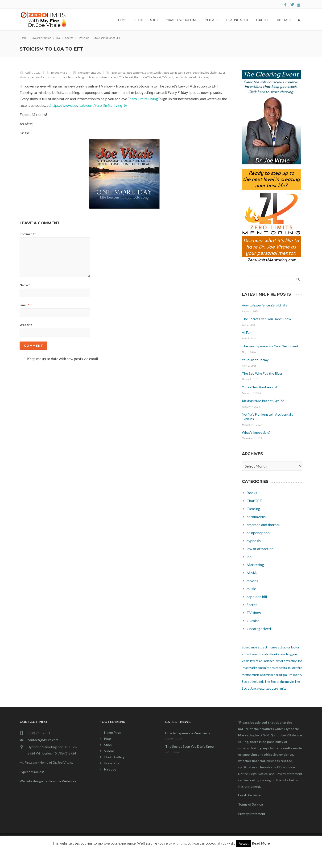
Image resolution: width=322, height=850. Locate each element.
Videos (109, 751)
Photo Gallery (114, 757)
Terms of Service (250, 804)
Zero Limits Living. (143, 98)
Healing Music (237, 20)
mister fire (295, 668)
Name (25, 285)
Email (24, 305)
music (255, 675)
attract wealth (153, 72)
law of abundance (262, 661)
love (245, 668)
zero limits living (199, 77)
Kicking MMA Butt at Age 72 (263, 401)
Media (209, 20)
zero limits (181, 77)
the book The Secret (120, 77)
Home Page (112, 733)
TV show (167, 77)
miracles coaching (72, 77)
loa (58, 77)
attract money (135, 72)
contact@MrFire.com (43, 740)
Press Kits (112, 763)
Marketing (255, 668)
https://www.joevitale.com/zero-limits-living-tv (88, 105)
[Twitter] (292, 5)
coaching (198, 72)
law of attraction (45, 77)
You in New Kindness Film (260, 387)
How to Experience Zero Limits (264, 305)
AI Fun (247, 332)
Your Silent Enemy (255, 360)
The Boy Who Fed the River (262, 373)
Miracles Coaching (182, 20)
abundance (118, 72)
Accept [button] (243, 843)
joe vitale (211, 72)
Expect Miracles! (32, 772)
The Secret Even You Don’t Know (266, 319)
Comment (28, 234)
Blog (138, 20)
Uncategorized (261, 688)
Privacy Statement (251, 814)
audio (266, 654)
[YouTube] (299, 5)
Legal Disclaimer (250, 795)
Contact (284, 20)
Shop (154, 20)
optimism (101, 77)
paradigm (280, 675)
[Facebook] (285, 5)
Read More (261, 843)
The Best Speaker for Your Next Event (270, 346)
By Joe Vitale (59, 72)
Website (26, 325)
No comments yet (89, 72)
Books (188, 72)
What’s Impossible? (256, 432)
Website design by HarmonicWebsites (48, 781)
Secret (246, 681)
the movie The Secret (147, 77)
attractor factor (173, 72)
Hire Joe (263, 20)
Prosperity (295, 675)
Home (122, 20)
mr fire (89, 77)
